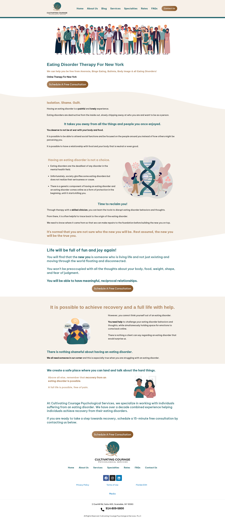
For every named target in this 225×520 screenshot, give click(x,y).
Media (112, 493)
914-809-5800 (115, 508)
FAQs (154, 8)
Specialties (130, 8)
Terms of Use (112, 485)
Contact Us (151, 467)
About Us (92, 8)
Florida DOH (141, 485)
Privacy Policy (82, 485)
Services (115, 8)
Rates (144, 8)
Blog (104, 8)
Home (80, 8)
